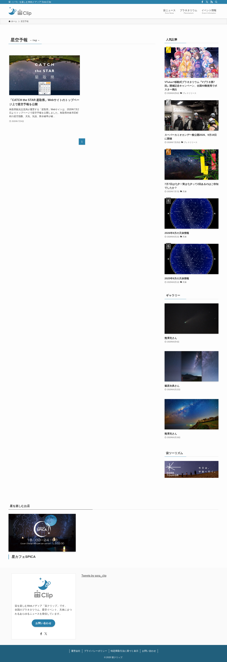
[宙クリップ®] (20, 11)
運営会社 (75, 651)
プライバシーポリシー (95, 651)
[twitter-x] (207, 2)
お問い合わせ (43, 623)
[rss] (211, 2)
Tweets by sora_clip (93, 575)
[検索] (216, 2)
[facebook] (202, 2)
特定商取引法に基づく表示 (124, 651)
